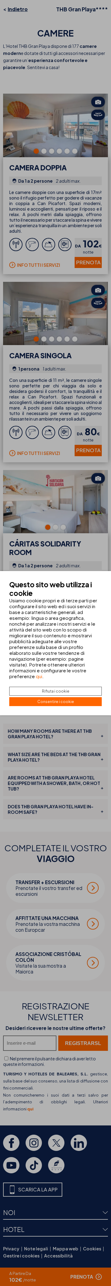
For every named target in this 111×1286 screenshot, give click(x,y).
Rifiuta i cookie (55, 691)
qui (39, 676)
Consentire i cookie (55, 701)
